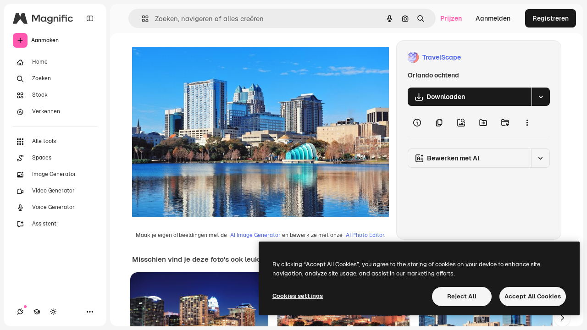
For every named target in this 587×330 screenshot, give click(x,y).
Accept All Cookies (532, 296)
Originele (192, 57)
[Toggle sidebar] (90, 18)
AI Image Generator (255, 235)
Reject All (461, 296)
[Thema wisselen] (53, 311)
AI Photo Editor (365, 235)
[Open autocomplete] (141, 18)
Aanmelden (493, 18)
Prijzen (451, 18)
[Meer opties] (527, 122)
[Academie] (36, 311)
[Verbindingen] (20, 311)
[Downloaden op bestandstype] (541, 97)
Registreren (550, 18)
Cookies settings (297, 296)
